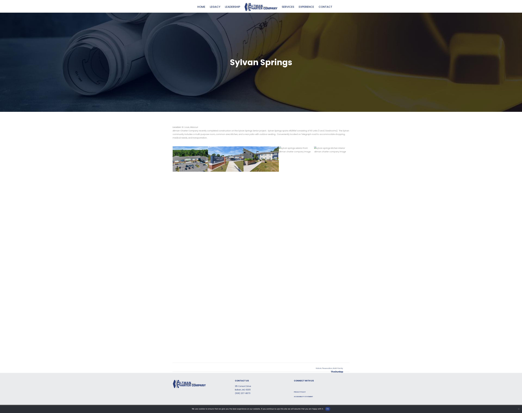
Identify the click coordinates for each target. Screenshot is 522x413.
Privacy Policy (300, 392)
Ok (327, 409)
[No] (518, 409)
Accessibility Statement (303, 397)
